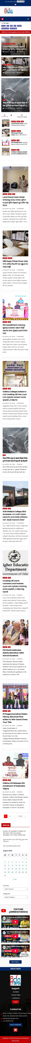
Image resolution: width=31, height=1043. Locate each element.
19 (12, 869)
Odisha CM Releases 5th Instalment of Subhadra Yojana (14, 786)
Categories (6, 894)
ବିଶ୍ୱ (4, 455)
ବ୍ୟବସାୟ (10, 64)
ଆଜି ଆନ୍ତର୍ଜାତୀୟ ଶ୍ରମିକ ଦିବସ (11, 846)
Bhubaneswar (5, 28)
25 (8, 872)
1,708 (20, 816)
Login (15, 1002)
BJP (11, 25)
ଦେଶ (9, 647)
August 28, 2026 (10, 51)
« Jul (14, 879)
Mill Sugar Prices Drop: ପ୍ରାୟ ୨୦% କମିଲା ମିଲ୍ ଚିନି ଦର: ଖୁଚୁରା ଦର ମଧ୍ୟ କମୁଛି (15, 70)
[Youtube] (15, 1030)
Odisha (3, 25)
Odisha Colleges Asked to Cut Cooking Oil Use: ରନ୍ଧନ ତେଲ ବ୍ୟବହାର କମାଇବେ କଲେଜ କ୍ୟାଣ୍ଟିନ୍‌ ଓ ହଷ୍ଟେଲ (19, 154)
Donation (16, 992)
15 (23, 865)
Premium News (22, 117)
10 (5, 865)
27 (16, 872)
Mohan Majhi (13, 28)
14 (19, 865)
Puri (15, 25)
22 (23, 869)
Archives (6, 885)
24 (5, 872)
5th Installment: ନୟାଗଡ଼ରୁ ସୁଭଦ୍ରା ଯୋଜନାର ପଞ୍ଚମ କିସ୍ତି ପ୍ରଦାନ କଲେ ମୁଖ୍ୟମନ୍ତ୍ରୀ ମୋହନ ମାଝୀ (19, 145)
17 (5, 869)
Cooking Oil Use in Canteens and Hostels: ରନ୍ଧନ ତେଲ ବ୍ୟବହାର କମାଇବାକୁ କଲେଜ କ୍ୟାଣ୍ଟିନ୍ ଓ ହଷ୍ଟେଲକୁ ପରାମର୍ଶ (14, 586)
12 (12, 865)
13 (16, 865)
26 (12, 872)
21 (19, 869)
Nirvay (20, 464)
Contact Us (16, 998)
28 (19, 872)
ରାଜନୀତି (9, 43)
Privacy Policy (15, 995)
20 (16, 869)
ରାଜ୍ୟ (14, 43)
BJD (8, 25)
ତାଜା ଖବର (5, 43)
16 (26, 865)
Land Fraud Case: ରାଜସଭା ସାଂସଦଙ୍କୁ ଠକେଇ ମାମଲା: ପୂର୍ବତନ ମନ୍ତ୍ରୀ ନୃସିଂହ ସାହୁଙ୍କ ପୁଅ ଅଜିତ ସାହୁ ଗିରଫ (19, 126)
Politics (19, 25)
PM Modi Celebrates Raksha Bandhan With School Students (13, 653)
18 (8, 869)
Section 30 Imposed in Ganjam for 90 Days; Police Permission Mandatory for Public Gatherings (14, 833)
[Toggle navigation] (28, 19)
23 (26, 869)
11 (8, 865)
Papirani (21, 51)
